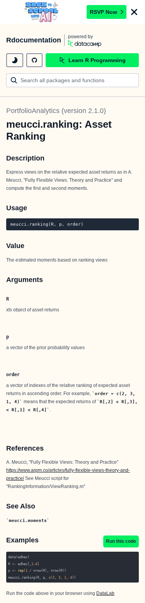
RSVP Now (103, 12)
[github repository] (34, 60)
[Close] (134, 12)
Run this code (121, 541)
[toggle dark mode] (14, 60)
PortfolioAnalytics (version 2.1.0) (56, 111)
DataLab (105, 593)
